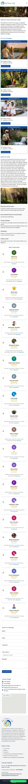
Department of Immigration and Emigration (14, 757)
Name (4, 631)
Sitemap (5, 750)
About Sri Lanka (5, 157)
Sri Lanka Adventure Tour (14, 127)
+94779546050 (19, 769)
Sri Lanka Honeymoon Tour (14, 41)
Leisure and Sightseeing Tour (14, 70)
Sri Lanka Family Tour (14, 98)
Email (4, 638)
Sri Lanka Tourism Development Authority (13, 754)
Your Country (6, 652)
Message (4, 659)
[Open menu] (27, 3)
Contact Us (6, 752)
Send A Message (7, 671)
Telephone (5, 645)
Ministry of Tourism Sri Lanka (10, 755)
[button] (18, 781)
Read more (14, 263)
